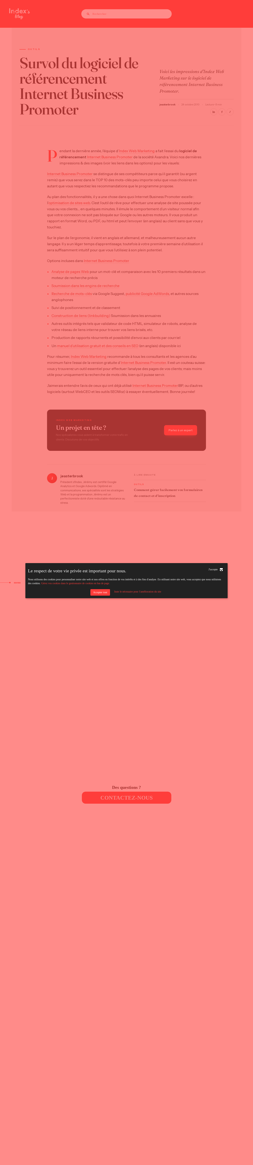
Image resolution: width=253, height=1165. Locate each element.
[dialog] (126, 580)
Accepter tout (100, 592)
